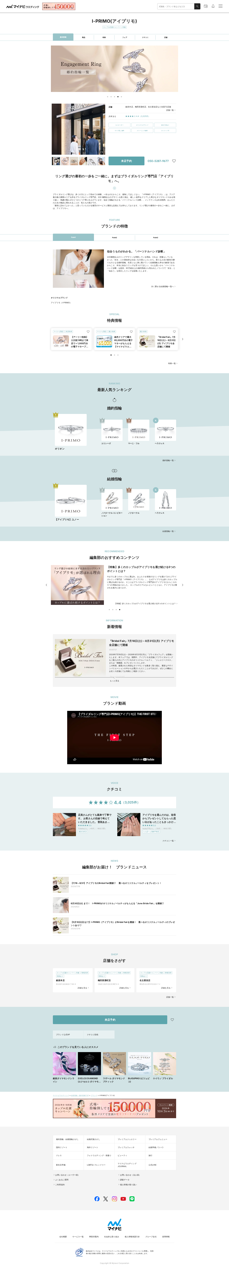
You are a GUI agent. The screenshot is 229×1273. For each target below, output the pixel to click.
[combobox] (176, 6)
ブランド (94, 1095)
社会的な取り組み (111, 1236)
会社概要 (63, 1236)
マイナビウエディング (61, 1095)
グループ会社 (151, 1236)
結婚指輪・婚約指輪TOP (80, 1095)
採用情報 (166, 1236)
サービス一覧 (78, 1236)
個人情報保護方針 (132, 1236)
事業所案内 (94, 1236)
